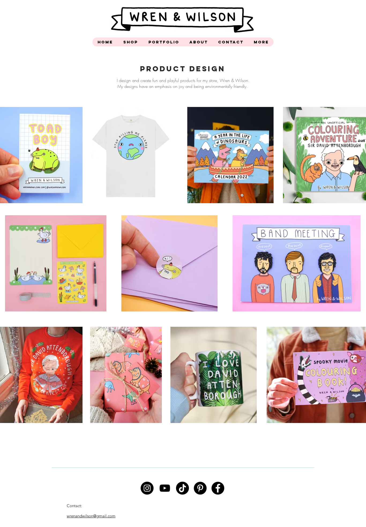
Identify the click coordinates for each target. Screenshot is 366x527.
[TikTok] (182, 488)
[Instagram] (147, 488)
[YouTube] (164, 488)
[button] (130, 42)
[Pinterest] (200, 488)
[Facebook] (217, 488)
